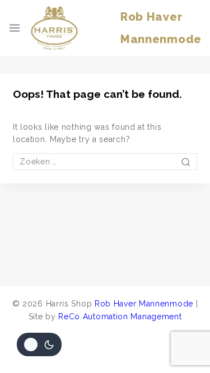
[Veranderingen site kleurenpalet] (39, 344)
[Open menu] (14, 28)
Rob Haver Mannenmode (144, 303)
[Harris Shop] (54, 28)
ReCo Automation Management (119, 316)
